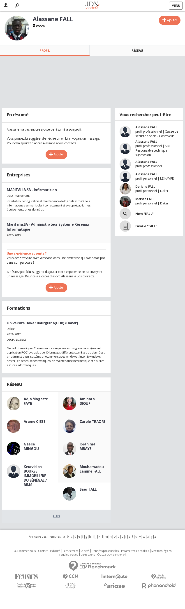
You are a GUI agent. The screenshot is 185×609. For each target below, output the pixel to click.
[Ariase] (114, 585)
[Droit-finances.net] (158, 576)
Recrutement (70, 551)
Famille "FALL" (146, 226)
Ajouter (172, 20)
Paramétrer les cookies (135, 551)
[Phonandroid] (158, 585)
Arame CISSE (34, 421)
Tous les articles (68, 554)
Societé (85, 551)
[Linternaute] (114, 576)
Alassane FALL (146, 127)
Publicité (55, 551)
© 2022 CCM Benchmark (111, 554)
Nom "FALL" (144, 213)
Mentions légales (161, 551)
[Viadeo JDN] (70, 585)
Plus (56, 516)
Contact (42, 551)
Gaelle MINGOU (31, 446)
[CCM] (70, 576)
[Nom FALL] (125, 213)
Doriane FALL (145, 186)
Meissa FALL (144, 199)
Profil (44, 50)
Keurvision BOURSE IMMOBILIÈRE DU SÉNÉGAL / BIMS (35, 475)
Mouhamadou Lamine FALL (92, 469)
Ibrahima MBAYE (87, 446)
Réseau (137, 50)
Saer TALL (88, 489)
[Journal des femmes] (27, 576)
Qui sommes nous (25, 551)
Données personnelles (105, 551)
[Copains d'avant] (27, 585)
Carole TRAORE (93, 421)
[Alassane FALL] (17, 28)
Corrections (88, 554)
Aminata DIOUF (87, 401)
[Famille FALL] (125, 226)
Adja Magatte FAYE (36, 401)
